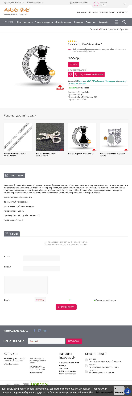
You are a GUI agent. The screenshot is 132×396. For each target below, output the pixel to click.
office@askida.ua (11, 364)
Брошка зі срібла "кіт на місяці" (80, 154)
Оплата (62, 365)
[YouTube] (45, 330)
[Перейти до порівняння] (76, 74)
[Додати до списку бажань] (70, 74)
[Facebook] (34, 330)
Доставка (63, 368)
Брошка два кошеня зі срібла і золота (112, 155)
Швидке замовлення (93, 74)
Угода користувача (67, 373)
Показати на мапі (36, 372)
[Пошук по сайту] (124, 22)
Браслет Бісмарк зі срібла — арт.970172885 (15, 155)
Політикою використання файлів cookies (71, 392)
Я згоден (119, 390)
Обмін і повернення (67, 371)
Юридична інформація (69, 362)
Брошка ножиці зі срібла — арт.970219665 (47, 155)
